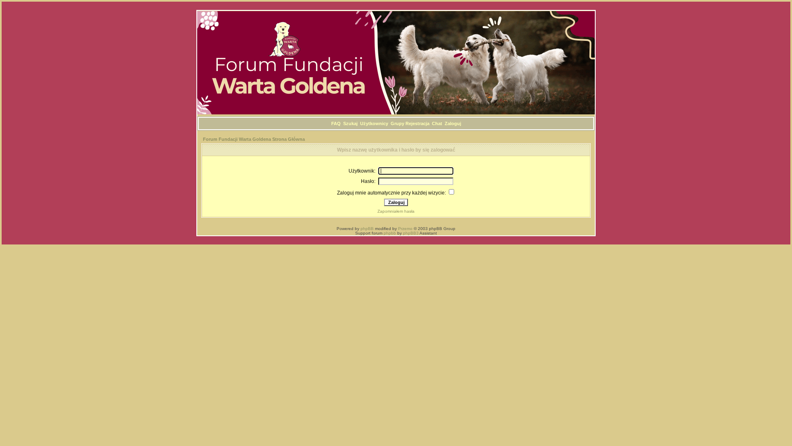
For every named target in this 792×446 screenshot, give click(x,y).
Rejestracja (417, 123)
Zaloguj (453, 123)
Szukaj (350, 123)
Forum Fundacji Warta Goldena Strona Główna (254, 139)
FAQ (336, 123)
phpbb (390, 233)
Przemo (405, 228)
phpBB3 (411, 233)
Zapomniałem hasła (396, 211)
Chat (437, 123)
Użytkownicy (374, 123)
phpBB (367, 228)
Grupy (397, 123)
